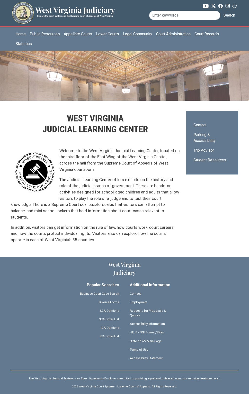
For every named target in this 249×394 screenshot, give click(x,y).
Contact (200, 125)
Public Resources (45, 34)
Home (21, 34)
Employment (138, 302)
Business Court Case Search (99, 293)
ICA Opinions (110, 328)
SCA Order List (109, 319)
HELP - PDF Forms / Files (147, 332)
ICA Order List (109, 336)
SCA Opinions (109, 310)
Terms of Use (139, 349)
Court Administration (173, 34)
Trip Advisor (204, 150)
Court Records (207, 34)
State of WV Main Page (145, 341)
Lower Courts (107, 34)
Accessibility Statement (146, 358)
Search (229, 15)
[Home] (63, 10)
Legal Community (137, 34)
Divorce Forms (109, 302)
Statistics (24, 43)
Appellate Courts (78, 34)
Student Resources (210, 160)
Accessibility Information (147, 324)
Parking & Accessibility (205, 137)
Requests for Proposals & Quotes (148, 313)
